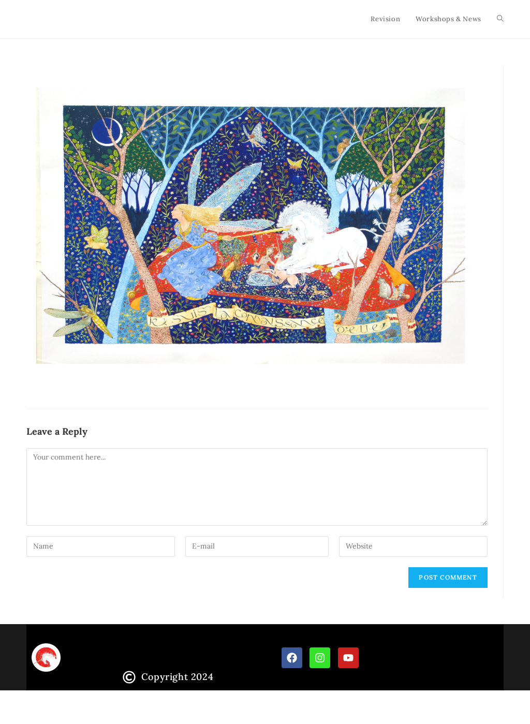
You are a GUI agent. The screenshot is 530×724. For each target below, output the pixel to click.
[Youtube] (348, 657)
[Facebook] (292, 657)
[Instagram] (320, 657)
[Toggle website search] (500, 19)
